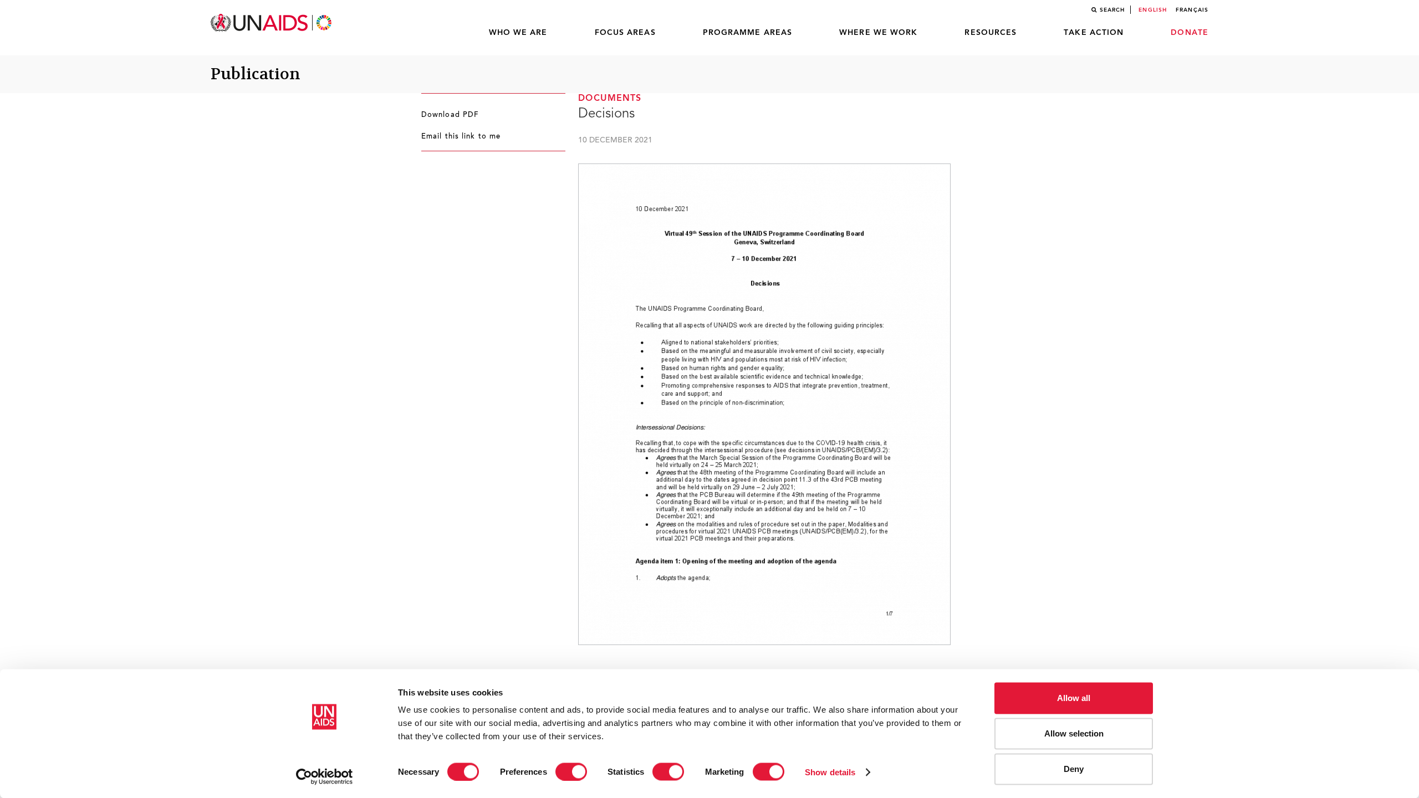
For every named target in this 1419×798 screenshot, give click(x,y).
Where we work (878, 33)
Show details (830, 771)
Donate (1189, 33)
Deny (1074, 769)
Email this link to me (461, 137)
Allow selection (1074, 733)
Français (1192, 10)
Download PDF (449, 115)
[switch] (571, 771)
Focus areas (625, 33)
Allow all (1073, 698)
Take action (1094, 33)
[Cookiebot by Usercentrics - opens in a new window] (324, 776)
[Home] (272, 23)
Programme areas (748, 33)
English (1153, 10)
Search (1112, 10)
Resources (990, 33)
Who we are (518, 33)
